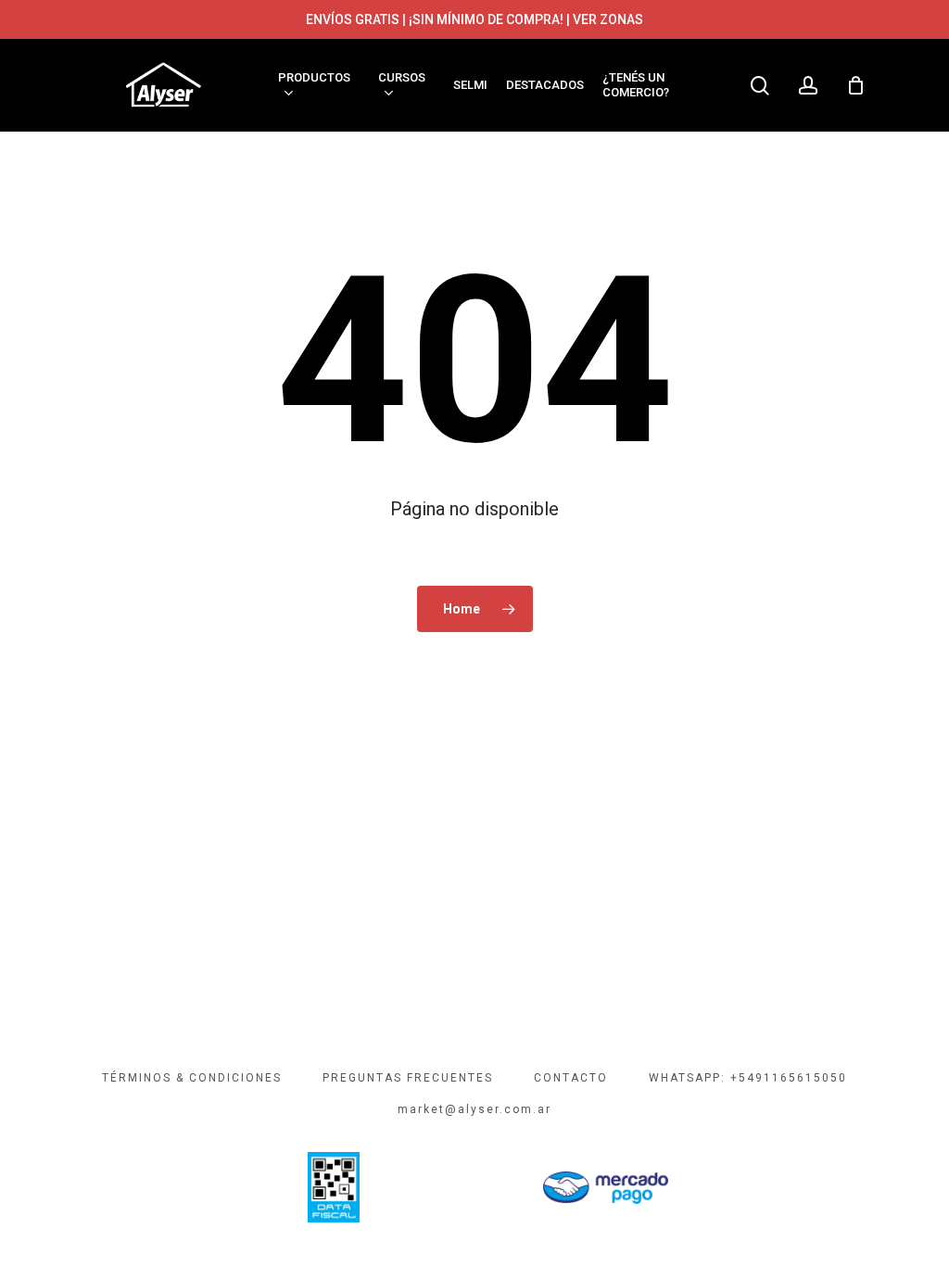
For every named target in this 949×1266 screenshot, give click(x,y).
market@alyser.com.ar (474, 1109)
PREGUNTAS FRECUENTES (408, 1077)
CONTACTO (571, 1077)
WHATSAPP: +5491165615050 (748, 1077)
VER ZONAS (608, 19)
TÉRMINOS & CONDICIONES (192, 1077)
